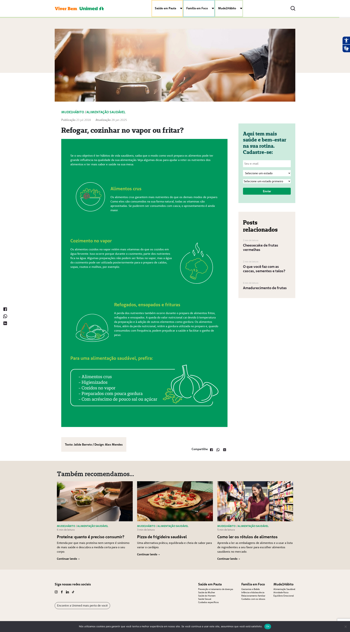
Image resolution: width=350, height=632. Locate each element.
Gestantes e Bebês (250, 589)
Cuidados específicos (208, 602)
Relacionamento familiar (253, 595)
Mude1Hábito (227, 8)
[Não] (345, 626)
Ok (267, 626)
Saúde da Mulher (206, 592)
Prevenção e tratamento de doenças (215, 589)
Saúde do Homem (206, 595)
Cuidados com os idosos (253, 599)
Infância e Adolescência (252, 592)
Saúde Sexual (204, 599)
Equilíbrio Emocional (283, 595)
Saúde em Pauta (165, 8)
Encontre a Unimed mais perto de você (82, 605)
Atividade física (280, 592)
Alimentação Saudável (284, 589)
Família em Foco (197, 8)
